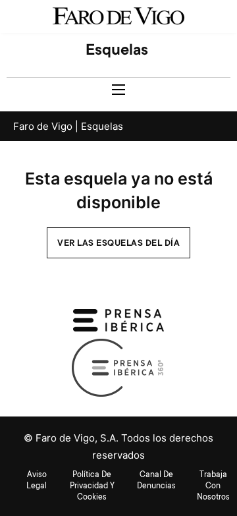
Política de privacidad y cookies (92, 486)
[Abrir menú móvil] (118, 89)
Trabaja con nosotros (213, 486)
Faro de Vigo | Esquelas (68, 126)
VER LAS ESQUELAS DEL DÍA (118, 244)
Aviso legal (36, 481)
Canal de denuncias (156, 481)
